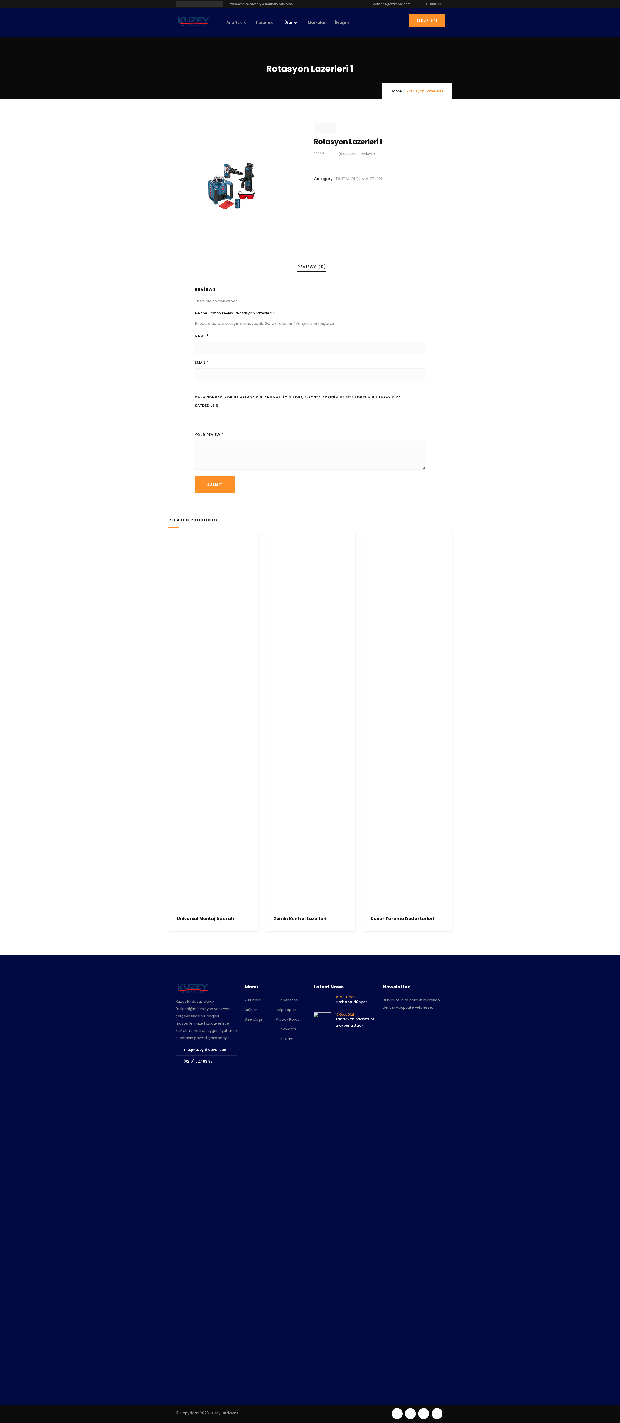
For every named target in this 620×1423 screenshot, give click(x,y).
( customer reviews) (356, 153)
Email (202, 362)
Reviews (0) (311, 266)
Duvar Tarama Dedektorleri (402, 919)
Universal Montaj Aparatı (205, 919)
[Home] (194, 21)
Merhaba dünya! (351, 1001)
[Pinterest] (423, 1413)
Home (396, 91)
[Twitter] (397, 1413)
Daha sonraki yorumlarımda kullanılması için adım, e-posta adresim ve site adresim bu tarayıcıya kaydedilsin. (298, 401)
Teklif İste (427, 20)
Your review (209, 434)
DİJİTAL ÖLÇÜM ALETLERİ (359, 179)
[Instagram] (437, 1413)
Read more (171, 882)
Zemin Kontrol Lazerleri (300, 919)
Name (202, 335)
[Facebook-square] (410, 1413)
